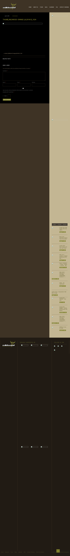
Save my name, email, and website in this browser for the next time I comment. (18, 90)
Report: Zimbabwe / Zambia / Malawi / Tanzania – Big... (63, 264)
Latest (54, 224)
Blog (46, 7)
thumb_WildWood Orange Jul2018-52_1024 (19, 19)
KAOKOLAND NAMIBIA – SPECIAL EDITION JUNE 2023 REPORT (63, 308)
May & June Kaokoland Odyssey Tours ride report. (63, 238)
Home (30, 7)
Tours (41, 7)
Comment (5, 70)
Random (65, 224)
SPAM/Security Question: (8, 92)
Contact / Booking (64, 7)
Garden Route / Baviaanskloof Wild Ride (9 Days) (59, 292)
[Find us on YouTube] (59, 347)
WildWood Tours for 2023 (62, 327)
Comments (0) (14, 15)
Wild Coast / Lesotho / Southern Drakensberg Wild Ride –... (63, 256)
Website (33, 82)
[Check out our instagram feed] (63, 347)
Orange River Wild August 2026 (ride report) (63, 229)
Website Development (64, 552)
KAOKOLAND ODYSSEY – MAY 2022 (62, 299)
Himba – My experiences (61, 283)
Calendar (51, 7)
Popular (59, 224)
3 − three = (5, 96)
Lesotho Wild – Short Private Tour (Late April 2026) (63, 247)
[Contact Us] (55, 351)
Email (18, 82)
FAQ (57, 7)
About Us (35, 7)
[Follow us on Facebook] (55, 347)
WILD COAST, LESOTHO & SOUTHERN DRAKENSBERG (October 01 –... (62, 274)
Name (4, 82)
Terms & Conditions (40, 552)
